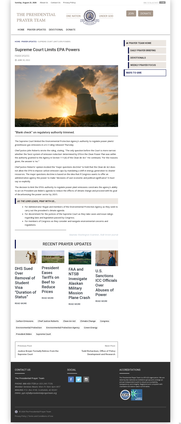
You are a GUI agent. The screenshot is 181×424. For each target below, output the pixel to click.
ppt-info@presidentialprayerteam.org (39, 393)
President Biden (24, 334)
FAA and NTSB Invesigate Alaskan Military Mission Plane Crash (79, 283)
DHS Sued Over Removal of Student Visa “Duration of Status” (25, 282)
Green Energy (90, 327)
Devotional (56, 29)
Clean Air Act (69, 321)
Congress (104, 321)
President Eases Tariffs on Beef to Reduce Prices (50, 280)
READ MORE (21, 303)
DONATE (145, 13)
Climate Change (88, 321)
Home (21, 29)
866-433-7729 (29, 383)
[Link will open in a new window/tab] (71, 379)
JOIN (131, 13)
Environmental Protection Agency (62, 327)
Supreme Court (43, 334)
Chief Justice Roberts (48, 321)
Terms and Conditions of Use (40, 416)
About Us (44, 2)
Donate (70, 29)
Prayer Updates (36, 29)
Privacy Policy (69, 2)
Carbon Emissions (24, 321)
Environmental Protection (29, 327)
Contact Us (55, 2)
